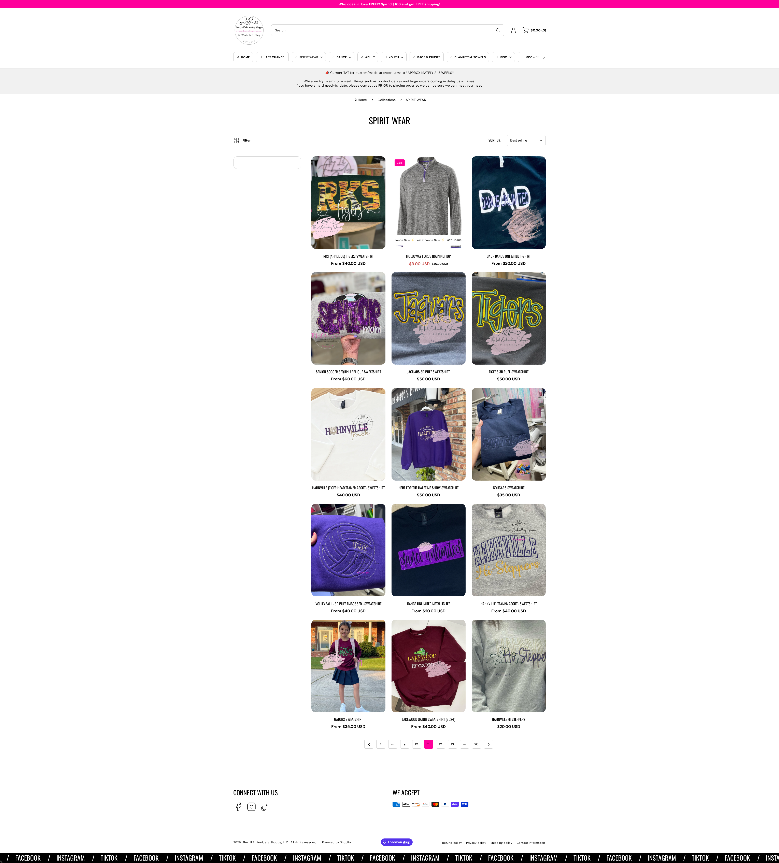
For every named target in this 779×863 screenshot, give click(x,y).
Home (362, 100)
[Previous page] (368, 744)
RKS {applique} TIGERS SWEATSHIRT (341, 159)
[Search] (497, 30)
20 (476, 744)
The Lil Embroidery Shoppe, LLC (265, 842)
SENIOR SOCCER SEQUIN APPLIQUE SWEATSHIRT (340, 277)
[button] (533, 30)
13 (452, 744)
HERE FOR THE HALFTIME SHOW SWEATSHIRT (428, 391)
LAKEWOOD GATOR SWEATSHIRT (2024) (424, 622)
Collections (387, 100)
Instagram (28, 857)
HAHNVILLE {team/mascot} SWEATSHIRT (504, 506)
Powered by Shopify (336, 842)
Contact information (531, 843)
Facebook (103, 857)
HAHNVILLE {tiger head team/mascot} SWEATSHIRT (342, 393)
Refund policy (452, 843)
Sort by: (494, 140)
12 (440, 744)
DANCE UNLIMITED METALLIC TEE (418, 506)
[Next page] (488, 744)
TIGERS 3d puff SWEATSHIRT (495, 275)
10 (416, 744)
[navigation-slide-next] (539, 57)
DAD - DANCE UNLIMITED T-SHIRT (499, 159)
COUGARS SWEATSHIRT (491, 391)
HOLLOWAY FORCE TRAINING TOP (418, 159)
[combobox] (387, 30)
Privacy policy (476, 843)
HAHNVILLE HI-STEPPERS (492, 622)
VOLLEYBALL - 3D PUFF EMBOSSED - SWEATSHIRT (341, 508)
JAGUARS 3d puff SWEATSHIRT (416, 275)
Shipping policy (501, 843)
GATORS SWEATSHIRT (329, 622)
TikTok (66, 857)
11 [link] (428, 744)
